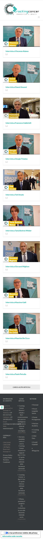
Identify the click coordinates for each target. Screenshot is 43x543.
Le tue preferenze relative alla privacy (22, 533)
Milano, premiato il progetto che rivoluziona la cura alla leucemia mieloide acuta (21, 508)
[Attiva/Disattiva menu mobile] (39, 17)
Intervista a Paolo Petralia (16, 374)
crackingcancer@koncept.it (12, 424)
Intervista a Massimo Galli (16, 302)
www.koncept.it (8, 428)
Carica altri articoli (21, 387)
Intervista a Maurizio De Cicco (18, 338)
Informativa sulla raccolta (12, 536)
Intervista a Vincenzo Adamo (17, 51)
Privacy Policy (7, 455)
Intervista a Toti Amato (15, 195)
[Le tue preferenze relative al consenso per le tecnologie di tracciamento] (2, 407)
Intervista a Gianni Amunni (16, 87)
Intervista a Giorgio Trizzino (17, 159)
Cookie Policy (7, 457)
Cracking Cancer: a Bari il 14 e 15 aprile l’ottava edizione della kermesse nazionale (21, 484)
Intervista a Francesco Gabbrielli (18, 123)
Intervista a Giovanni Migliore (17, 266)
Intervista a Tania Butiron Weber (19, 230)
